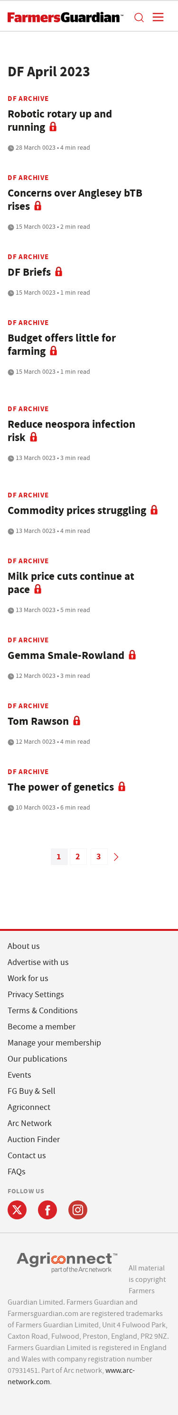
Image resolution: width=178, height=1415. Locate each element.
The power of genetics (61, 787)
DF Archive (28, 98)
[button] (138, 17)
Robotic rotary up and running (60, 121)
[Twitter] (17, 1209)
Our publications (37, 1059)
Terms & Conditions (43, 1010)
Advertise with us (38, 962)
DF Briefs (29, 272)
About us (24, 946)
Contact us (27, 1155)
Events (19, 1075)
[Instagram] (77, 1209)
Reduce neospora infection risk (71, 431)
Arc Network (30, 1123)
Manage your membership (54, 1042)
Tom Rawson (38, 721)
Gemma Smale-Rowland (66, 655)
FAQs (17, 1171)
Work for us (28, 978)
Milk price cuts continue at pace (71, 583)
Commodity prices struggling (77, 510)
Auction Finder (34, 1139)
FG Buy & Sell (32, 1091)
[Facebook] (47, 1209)
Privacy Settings (36, 994)
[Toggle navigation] (155, 17)
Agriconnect (29, 1107)
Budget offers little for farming (62, 345)
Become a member (41, 1026)
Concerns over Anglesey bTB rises (75, 200)
